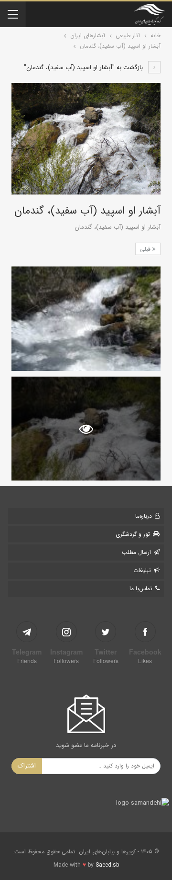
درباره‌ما (143, 516)
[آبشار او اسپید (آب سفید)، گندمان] (86, 318)
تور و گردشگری (133, 534)
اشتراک (27, 766)
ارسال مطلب (136, 552)
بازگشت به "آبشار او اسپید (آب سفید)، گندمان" (84, 67)
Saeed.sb (107, 865)
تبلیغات (142, 570)
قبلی (146, 249)
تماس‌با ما (140, 588)
